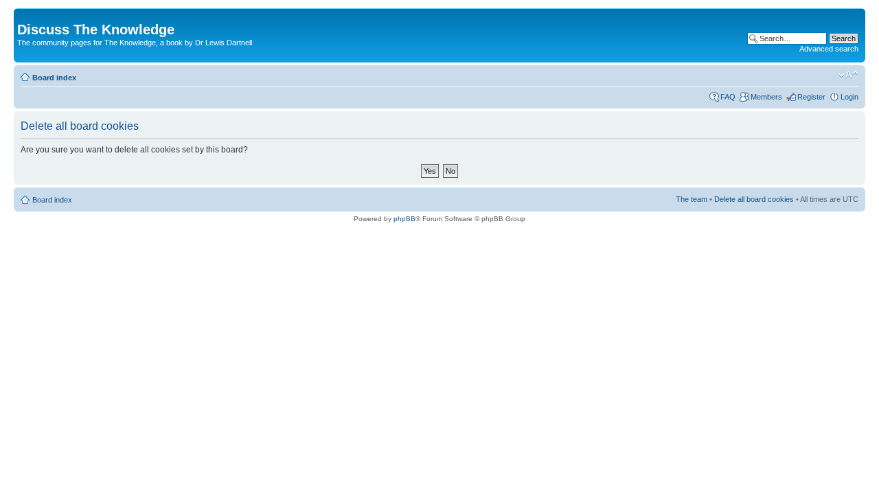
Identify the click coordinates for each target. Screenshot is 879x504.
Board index (54, 77)
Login (849, 97)
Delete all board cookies (754, 199)
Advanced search (828, 49)
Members (766, 97)
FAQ (727, 97)
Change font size (848, 75)
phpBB (404, 218)
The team (691, 199)
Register (811, 97)
